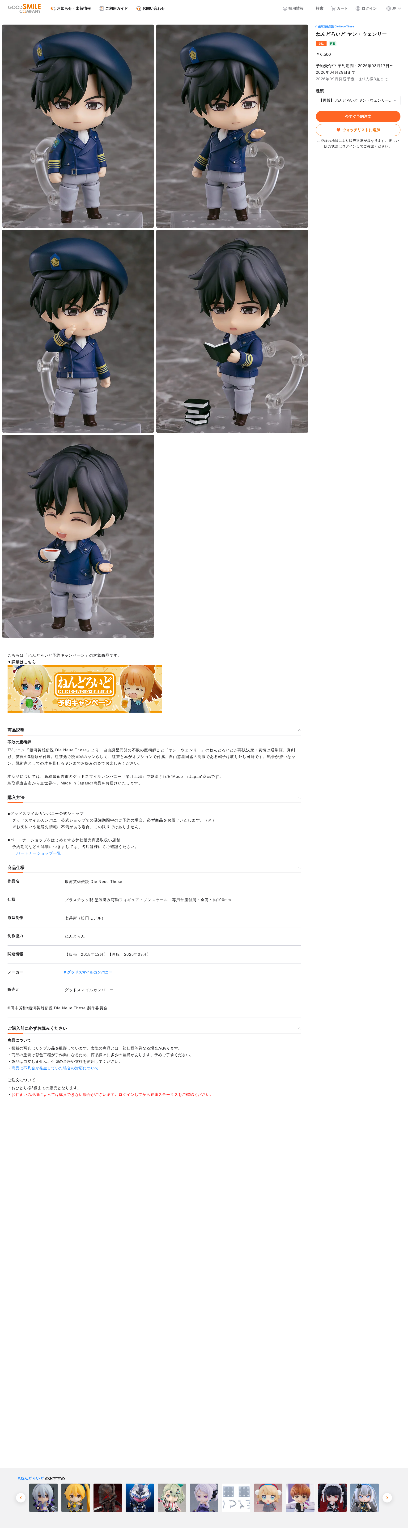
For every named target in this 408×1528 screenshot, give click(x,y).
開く (317, 100)
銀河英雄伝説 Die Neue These (336, 26)
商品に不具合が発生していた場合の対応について (55, 1068)
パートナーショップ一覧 (38, 853)
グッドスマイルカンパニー (89, 972)
